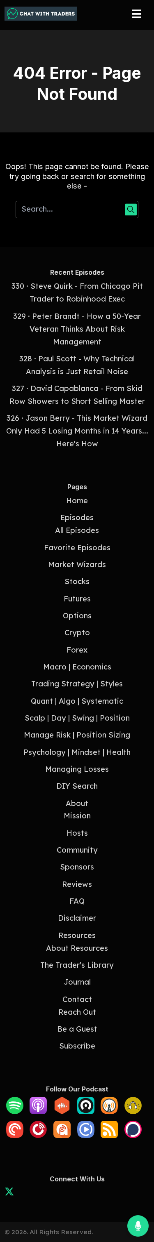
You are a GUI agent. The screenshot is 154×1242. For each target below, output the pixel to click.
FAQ (77, 901)
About (77, 803)
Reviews (77, 884)
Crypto (77, 632)
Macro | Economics (77, 667)
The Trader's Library (77, 965)
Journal (77, 982)
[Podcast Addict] (62, 1135)
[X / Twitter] (9, 1193)
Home (77, 500)
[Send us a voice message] (138, 1226)
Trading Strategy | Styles (77, 683)
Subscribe (77, 1046)
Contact (77, 999)
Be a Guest (77, 1029)
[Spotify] (14, 1111)
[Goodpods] (133, 1111)
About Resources (77, 948)
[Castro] (85, 1111)
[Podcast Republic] (85, 1135)
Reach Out (77, 1012)
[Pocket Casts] (14, 1135)
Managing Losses (77, 769)
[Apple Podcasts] (38, 1111)
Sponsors (77, 867)
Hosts (77, 833)
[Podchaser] (133, 1135)
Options (77, 615)
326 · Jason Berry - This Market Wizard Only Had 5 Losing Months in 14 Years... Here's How (77, 430)
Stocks (77, 581)
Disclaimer (77, 918)
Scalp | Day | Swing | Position (77, 718)
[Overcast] (109, 1111)
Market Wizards (77, 564)
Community (77, 850)
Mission (77, 815)
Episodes (77, 517)
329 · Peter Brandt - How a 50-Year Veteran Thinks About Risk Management (77, 328)
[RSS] (109, 1135)
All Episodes (77, 530)
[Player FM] (38, 1135)
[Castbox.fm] (62, 1111)
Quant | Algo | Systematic (77, 701)
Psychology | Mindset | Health (77, 752)
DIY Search (77, 786)
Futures (77, 598)
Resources (77, 935)
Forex (77, 650)
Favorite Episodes (77, 547)
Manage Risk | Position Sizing (77, 735)
